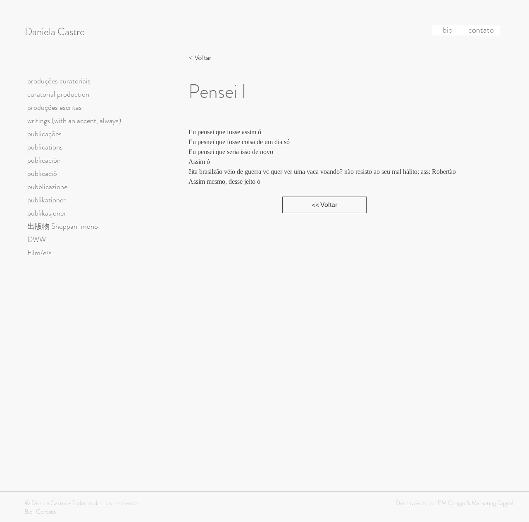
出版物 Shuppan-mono (62, 226)
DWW (36, 239)
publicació (42, 173)
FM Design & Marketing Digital (474, 503)
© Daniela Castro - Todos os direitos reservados (82, 503)
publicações (44, 133)
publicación (44, 160)
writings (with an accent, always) (74, 120)
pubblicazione (47, 186)
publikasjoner (46, 213)
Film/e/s (39, 252)
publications (45, 147)
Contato (46, 511)
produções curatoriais (59, 81)
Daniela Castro (55, 31)
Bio (28, 511)
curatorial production (58, 94)
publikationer (46, 200)
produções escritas (54, 107)
